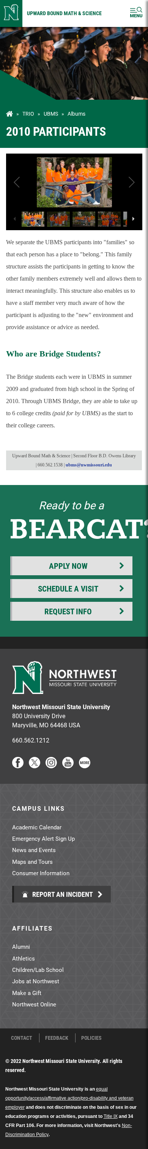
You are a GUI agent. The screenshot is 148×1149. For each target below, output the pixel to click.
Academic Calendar (36, 827)
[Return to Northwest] (11, 13)
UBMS (51, 113)
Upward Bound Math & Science (64, 13)
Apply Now (68, 565)
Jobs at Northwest (35, 981)
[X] (34, 766)
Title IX (111, 1116)
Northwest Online (34, 1004)
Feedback (56, 1037)
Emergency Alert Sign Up (43, 838)
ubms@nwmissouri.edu (89, 465)
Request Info (68, 611)
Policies (91, 1037)
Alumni (21, 946)
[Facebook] (18, 766)
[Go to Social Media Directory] (84, 766)
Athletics (23, 958)
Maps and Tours (32, 861)
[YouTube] (68, 766)
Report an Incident (62, 894)
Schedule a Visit (68, 588)
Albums (76, 113)
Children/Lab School (38, 969)
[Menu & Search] (136, 13)
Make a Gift (26, 993)
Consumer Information (40, 873)
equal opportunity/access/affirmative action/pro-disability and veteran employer (69, 1098)
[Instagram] (51, 766)
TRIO (28, 113)
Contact (21, 1037)
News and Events (34, 850)
